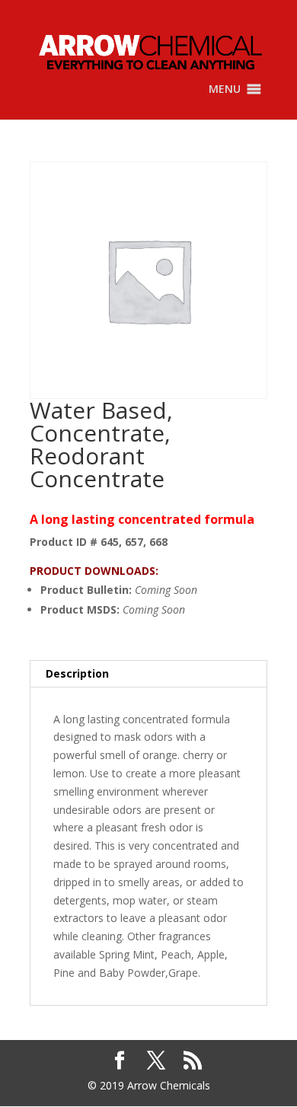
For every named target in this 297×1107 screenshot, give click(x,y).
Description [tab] (77, 673)
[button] (225, 89)
